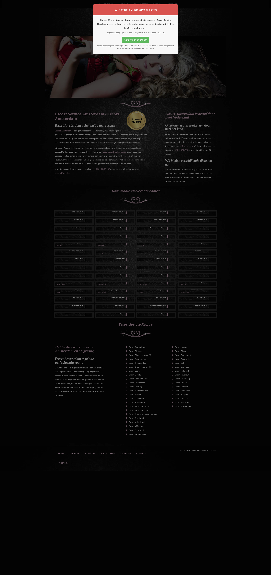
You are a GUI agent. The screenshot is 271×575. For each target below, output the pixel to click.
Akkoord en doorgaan (135, 39)
